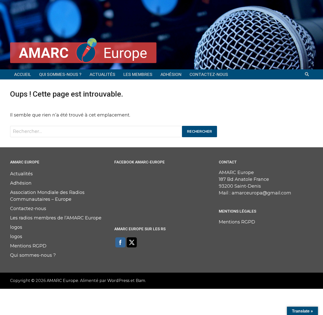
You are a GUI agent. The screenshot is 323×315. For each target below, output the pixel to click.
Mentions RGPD (28, 246)
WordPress (118, 280)
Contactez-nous (209, 74)
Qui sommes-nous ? (60, 74)
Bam (140, 280)
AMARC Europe (62, 280)
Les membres (137, 74)
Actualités (102, 74)
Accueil (22, 74)
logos (16, 227)
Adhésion (170, 74)
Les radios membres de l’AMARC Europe (55, 218)
